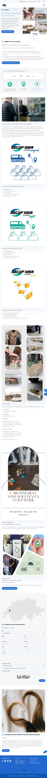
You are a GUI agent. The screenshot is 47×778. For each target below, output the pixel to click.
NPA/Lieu (25, 641)
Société (3, 636)
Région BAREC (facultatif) (6, 663)
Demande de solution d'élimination (11, 62)
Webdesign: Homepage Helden (32, 775)
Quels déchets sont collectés (9, 588)
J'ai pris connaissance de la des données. (14, 668)
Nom (25, 636)
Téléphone (26, 646)
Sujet (3, 630)
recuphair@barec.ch (21, 761)
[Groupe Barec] (4, 5)
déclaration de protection (17, 668)
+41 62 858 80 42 (20, 763)
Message (3, 651)
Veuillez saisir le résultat (6, 670)
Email (3, 646)
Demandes (5, 750)
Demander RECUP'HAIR (8, 31)
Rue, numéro (4, 641)
